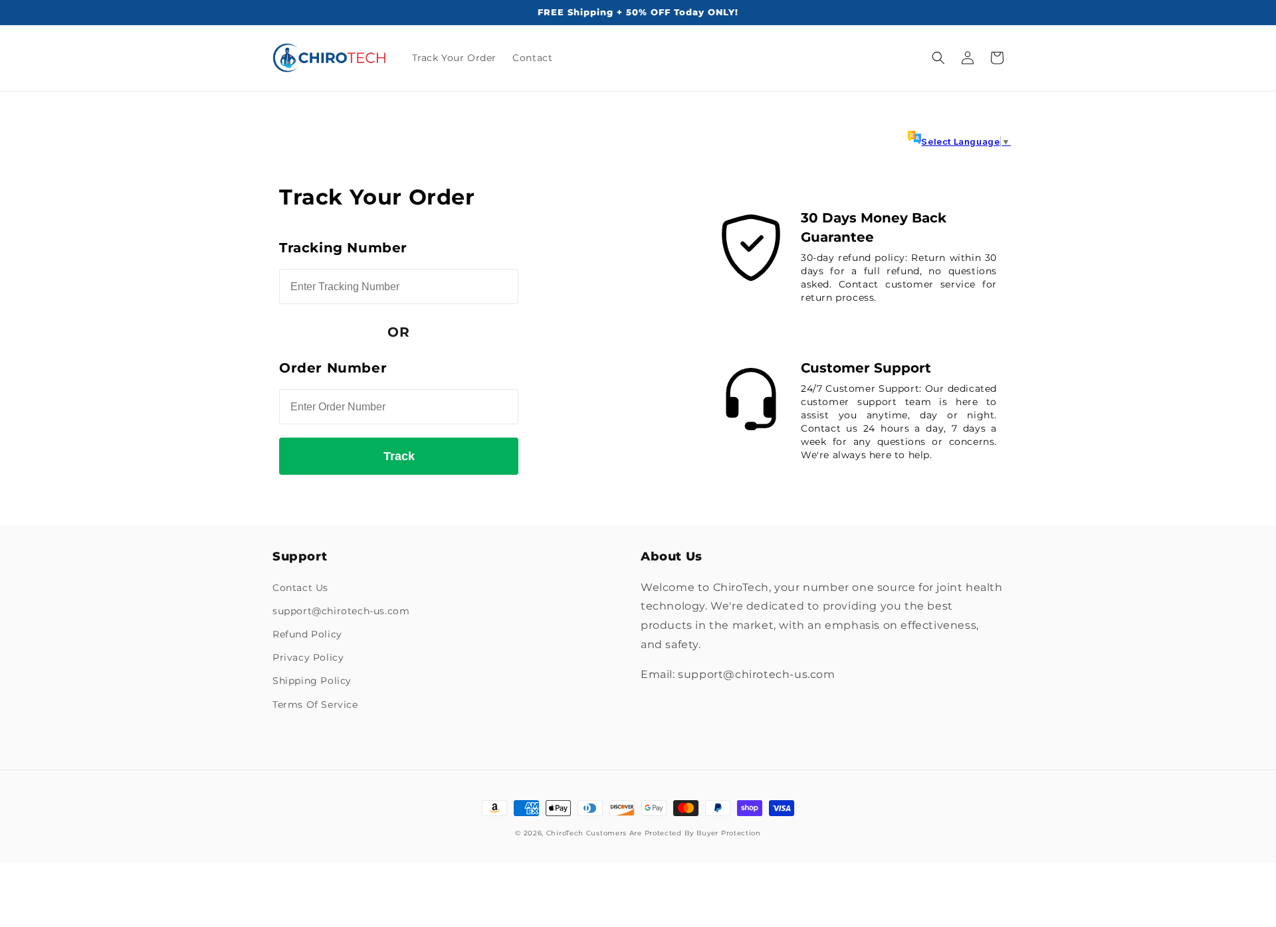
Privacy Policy (308, 657)
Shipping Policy (312, 681)
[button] (938, 57)
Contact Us (300, 588)
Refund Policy (307, 634)
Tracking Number (343, 248)
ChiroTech (565, 833)
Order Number (333, 368)
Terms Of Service (315, 705)
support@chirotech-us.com (340, 611)
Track (399, 456)
